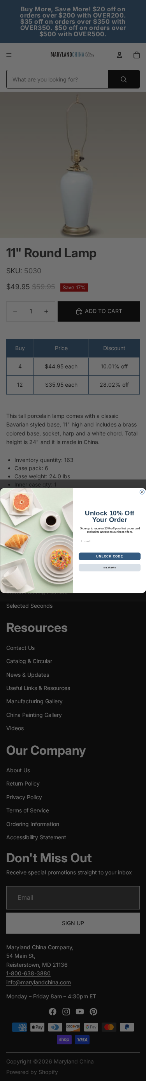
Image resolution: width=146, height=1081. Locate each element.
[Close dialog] (142, 492)
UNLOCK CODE (109, 556)
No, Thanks (110, 567)
